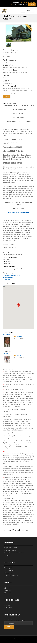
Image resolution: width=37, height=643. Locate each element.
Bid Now (6, 97)
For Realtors (9, 570)
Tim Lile (5, 353)
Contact (32, 5)
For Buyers (9, 568)
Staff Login (9, 607)
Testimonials (9, 573)
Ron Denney (6, 334)
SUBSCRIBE (9, 627)
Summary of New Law (12, 575)
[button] (18, 305)
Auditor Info (6, 279)
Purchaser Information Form (11, 275)
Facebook (8, 590)
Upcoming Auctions (11, 548)
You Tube (9, 588)
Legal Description (8, 277)
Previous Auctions (11, 550)
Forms (7, 555)
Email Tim (18, 356)
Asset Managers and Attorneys (15, 553)
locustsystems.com (24, 640)
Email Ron (19, 337)
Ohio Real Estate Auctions (27, 2)
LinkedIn (8, 593)
